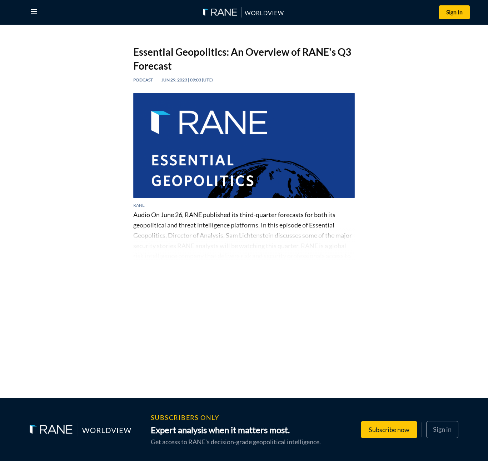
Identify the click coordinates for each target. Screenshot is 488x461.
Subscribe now (389, 430)
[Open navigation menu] (35, 12)
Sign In (454, 12)
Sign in (442, 429)
